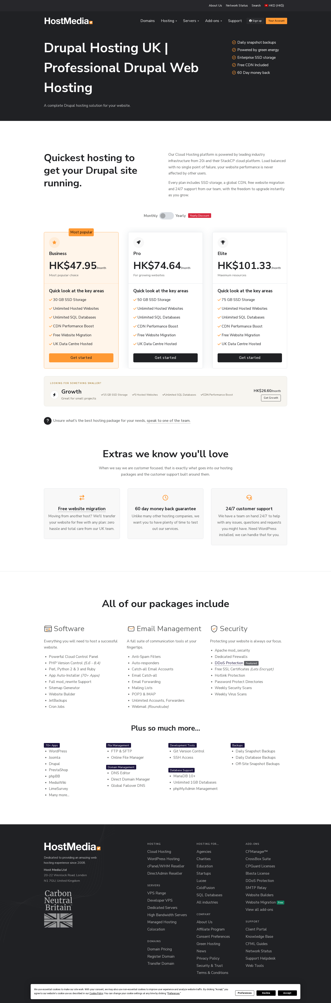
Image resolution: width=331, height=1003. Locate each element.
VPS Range (156, 893)
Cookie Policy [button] (96, 993)
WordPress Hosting (163, 858)
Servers (189, 20)
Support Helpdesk (260, 958)
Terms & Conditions (212, 972)
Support (235, 20)
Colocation (156, 929)
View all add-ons (259, 909)
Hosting (167, 20)
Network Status (237, 5)
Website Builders (260, 895)
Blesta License (257, 873)
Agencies (204, 851)
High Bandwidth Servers (167, 915)
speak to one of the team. (168, 420)
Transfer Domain (160, 963)
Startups (204, 873)
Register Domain (161, 956)
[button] (274, 5)
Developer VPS (160, 900)
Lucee (201, 880)
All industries (207, 902)
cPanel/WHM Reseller (165, 866)
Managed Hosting (161, 922)
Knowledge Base (259, 936)
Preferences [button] (174, 993)
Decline (266, 993)
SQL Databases (209, 895)
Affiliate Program (211, 929)
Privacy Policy (208, 958)
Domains (147, 20)
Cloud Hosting (159, 851)
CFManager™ (257, 851)
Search (256, 5)
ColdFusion (206, 887)
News (201, 951)
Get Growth (271, 398)
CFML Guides (257, 943)
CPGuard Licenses (260, 866)
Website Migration (264, 902)
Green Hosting (208, 943)
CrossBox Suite (258, 858)
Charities (204, 858)
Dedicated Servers (162, 907)
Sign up (257, 21)
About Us (215, 5)
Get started (81, 357)
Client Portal (256, 929)
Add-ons (212, 20)
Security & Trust (210, 965)
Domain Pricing (159, 949)
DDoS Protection (229, 663)
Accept (287, 993)
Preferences (245, 993)
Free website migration (82, 509)
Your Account (276, 21)
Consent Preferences (213, 936)
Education (205, 866)
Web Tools (255, 965)
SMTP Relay (256, 887)
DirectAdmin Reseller (164, 873)
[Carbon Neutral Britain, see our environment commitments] (58, 909)
